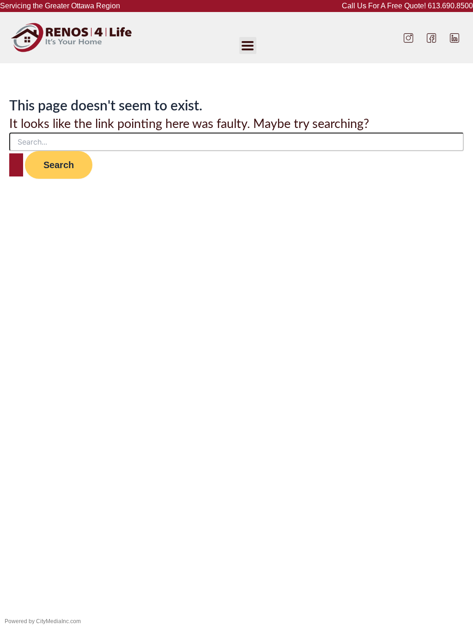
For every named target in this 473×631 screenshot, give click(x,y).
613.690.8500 (450, 6)
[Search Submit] (16, 164)
